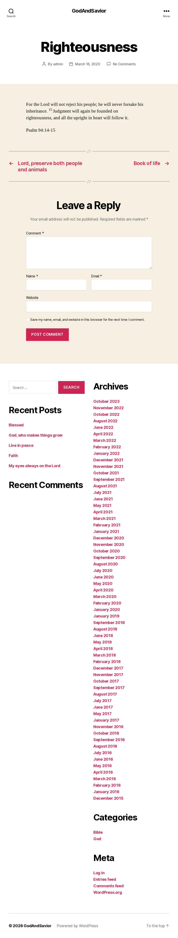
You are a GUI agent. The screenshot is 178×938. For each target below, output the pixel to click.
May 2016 (102, 765)
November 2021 (108, 466)
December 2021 (108, 460)
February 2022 (107, 447)
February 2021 (106, 525)
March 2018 (104, 655)
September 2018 (109, 622)
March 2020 (104, 596)
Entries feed (104, 879)
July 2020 (102, 570)
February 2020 (107, 603)
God (97, 839)
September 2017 (109, 687)
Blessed (16, 425)
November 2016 (108, 726)
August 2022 (105, 421)
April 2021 (102, 512)
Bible (98, 832)
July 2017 (102, 700)
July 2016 (102, 752)
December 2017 (108, 668)
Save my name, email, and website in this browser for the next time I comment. (87, 320)
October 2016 (106, 733)
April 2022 (103, 434)
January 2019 (106, 616)
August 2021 (105, 486)
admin (58, 64)
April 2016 (103, 772)
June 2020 (103, 577)
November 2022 (108, 408)
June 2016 (103, 759)
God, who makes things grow (36, 435)
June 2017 (103, 707)
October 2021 (106, 473)
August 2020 (105, 564)
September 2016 (109, 739)
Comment (35, 233)
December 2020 (108, 538)
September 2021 (109, 479)
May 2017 (102, 713)
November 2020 (108, 544)
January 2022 (106, 453)
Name (32, 276)
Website (32, 297)
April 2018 (103, 648)
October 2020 (106, 551)
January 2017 (106, 720)
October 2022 (106, 414)
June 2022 (103, 427)
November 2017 (108, 674)
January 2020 (106, 609)
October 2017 (106, 681)
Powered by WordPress (77, 925)
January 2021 (106, 531)
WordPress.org (107, 892)
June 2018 (103, 635)
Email (96, 276)
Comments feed (108, 886)
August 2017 (105, 694)
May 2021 (102, 505)
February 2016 (107, 785)
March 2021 (104, 518)
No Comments (124, 64)
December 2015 (108, 798)
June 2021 (103, 499)
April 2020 (103, 590)
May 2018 (102, 642)
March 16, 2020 (87, 64)
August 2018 (105, 629)
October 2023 (106, 401)
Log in (98, 873)
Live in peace (21, 445)
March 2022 (104, 440)
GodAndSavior (89, 10)
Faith (13, 455)
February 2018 (107, 661)
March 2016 (104, 778)
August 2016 (105, 746)
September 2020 (109, 557)
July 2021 (102, 492)
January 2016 (106, 791)
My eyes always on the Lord (34, 465)
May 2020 (102, 583)
